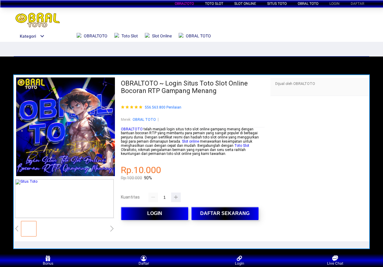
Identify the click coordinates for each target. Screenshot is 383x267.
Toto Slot (241, 146)
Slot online (190, 141)
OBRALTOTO (184, 3)
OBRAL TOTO (144, 120)
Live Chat (335, 263)
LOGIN (334, 3)
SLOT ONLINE (245, 3)
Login (239, 263)
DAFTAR (357, 3)
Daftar (144, 263)
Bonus (48, 263)
